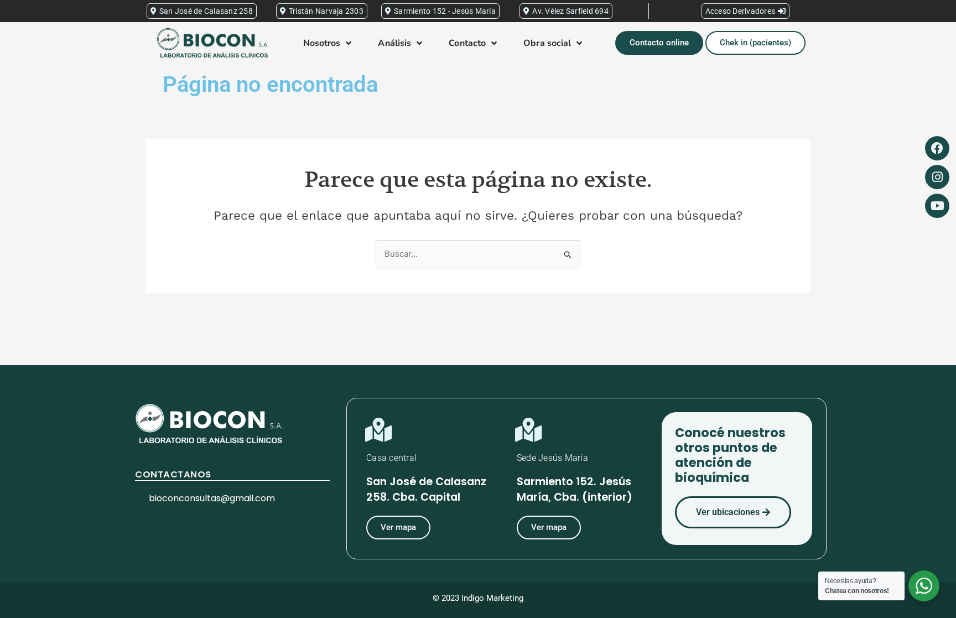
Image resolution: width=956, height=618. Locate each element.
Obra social (547, 43)
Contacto (467, 43)
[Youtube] (937, 206)
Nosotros (322, 43)
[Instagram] (937, 177)
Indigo (472, 598)
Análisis (394, 43)
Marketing (504, 598)
